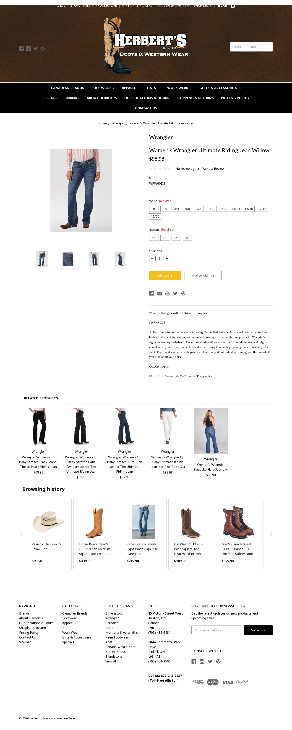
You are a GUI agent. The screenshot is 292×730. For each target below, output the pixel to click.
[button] (21, 534)
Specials (50, 97)
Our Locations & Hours (146, 97)
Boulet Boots (115, 651)
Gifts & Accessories (218, 87)
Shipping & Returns (195, 97)
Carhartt (111, 623)
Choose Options (38, 427)
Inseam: (161, 229)
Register (182, 5)
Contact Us (146, 108)
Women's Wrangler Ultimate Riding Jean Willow (161, 123)
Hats (152, 87)
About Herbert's (102, 97)
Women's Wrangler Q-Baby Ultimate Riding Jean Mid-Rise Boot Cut (167, 461)
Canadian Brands (67, 87)
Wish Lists (203, 5)
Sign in (163, 5)
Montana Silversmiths (121, 632)
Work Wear (178, 87)
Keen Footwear (116, 637)
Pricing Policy (235, 97)
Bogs (109, 627)
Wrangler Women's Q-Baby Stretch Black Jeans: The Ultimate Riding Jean (38, 461)
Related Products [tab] (41, 398)
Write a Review (213, 168)
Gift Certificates (137, 5)
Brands (72, 97)
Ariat (108, 642)
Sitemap (25, 642)
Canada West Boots (120, 647)
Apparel (129, 87)
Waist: (160, 201)
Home (103, 123)
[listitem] (49, 534)
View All (111, 661)
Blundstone (114, 656)
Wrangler (118, 123)
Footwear (101, 87)
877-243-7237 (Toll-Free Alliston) (88, 5)
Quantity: (155, 251)
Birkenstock (114, 613)
